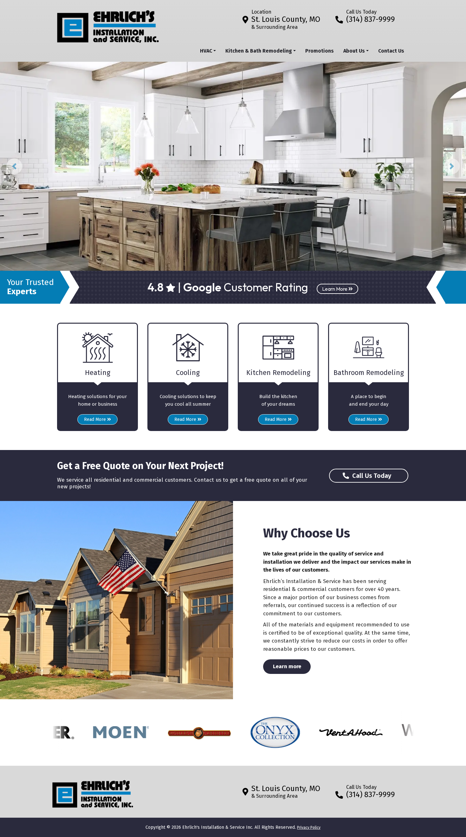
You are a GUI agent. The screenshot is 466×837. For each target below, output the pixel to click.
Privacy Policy (308, 827)
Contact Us (391, 51)
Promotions (319, 51)
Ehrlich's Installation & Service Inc (217, 827)
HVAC (206, 51)
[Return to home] (92, 791)
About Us (354, 51)
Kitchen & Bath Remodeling (258, 51)
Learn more (292, 666)
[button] (14, 166)
